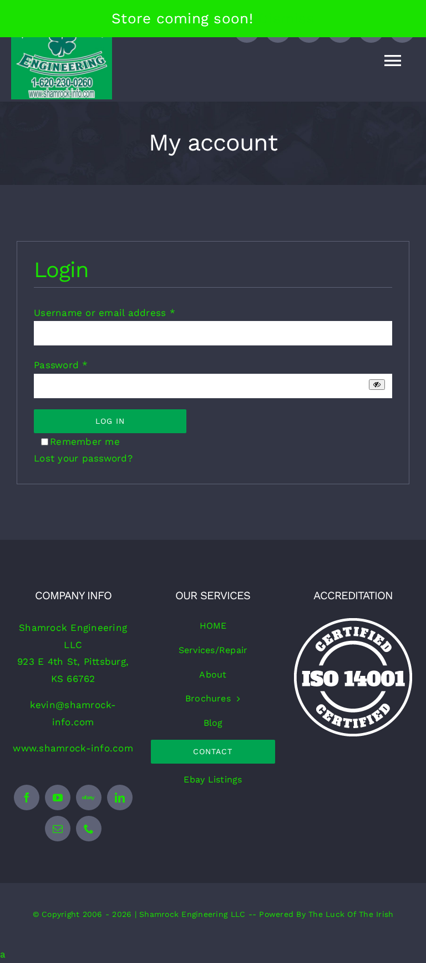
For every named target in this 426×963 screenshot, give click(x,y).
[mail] (57, 828)
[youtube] (57, 797)
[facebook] (26, 797)
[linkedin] (120, 797)
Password (61, 364)
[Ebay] (89, 797)
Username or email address (104, 312)
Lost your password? (83, 458)
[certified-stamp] (353, 622)
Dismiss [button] (286, 18)
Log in (110, 421)
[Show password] (377, 384)
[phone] (89, 828)
